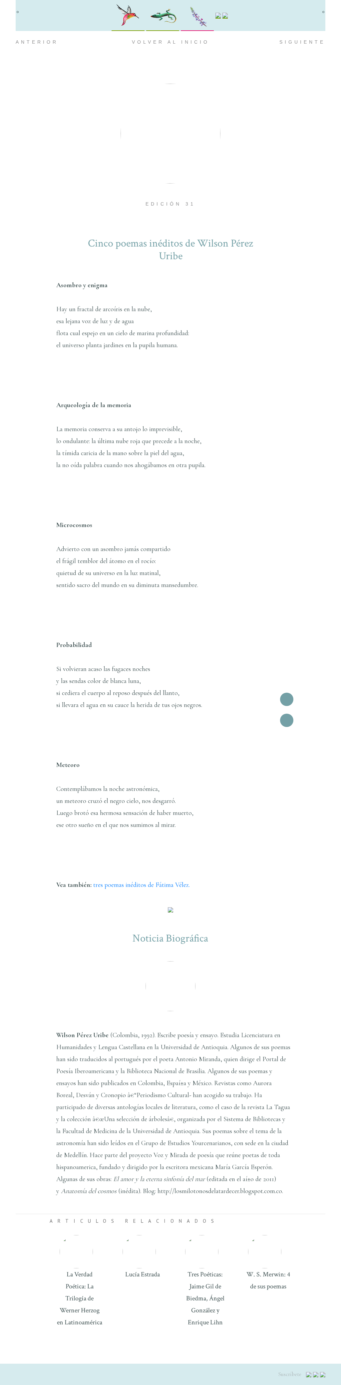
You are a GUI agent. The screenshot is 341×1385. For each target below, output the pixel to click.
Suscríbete (290, 1374)
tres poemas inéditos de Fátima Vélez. (141, 885)
